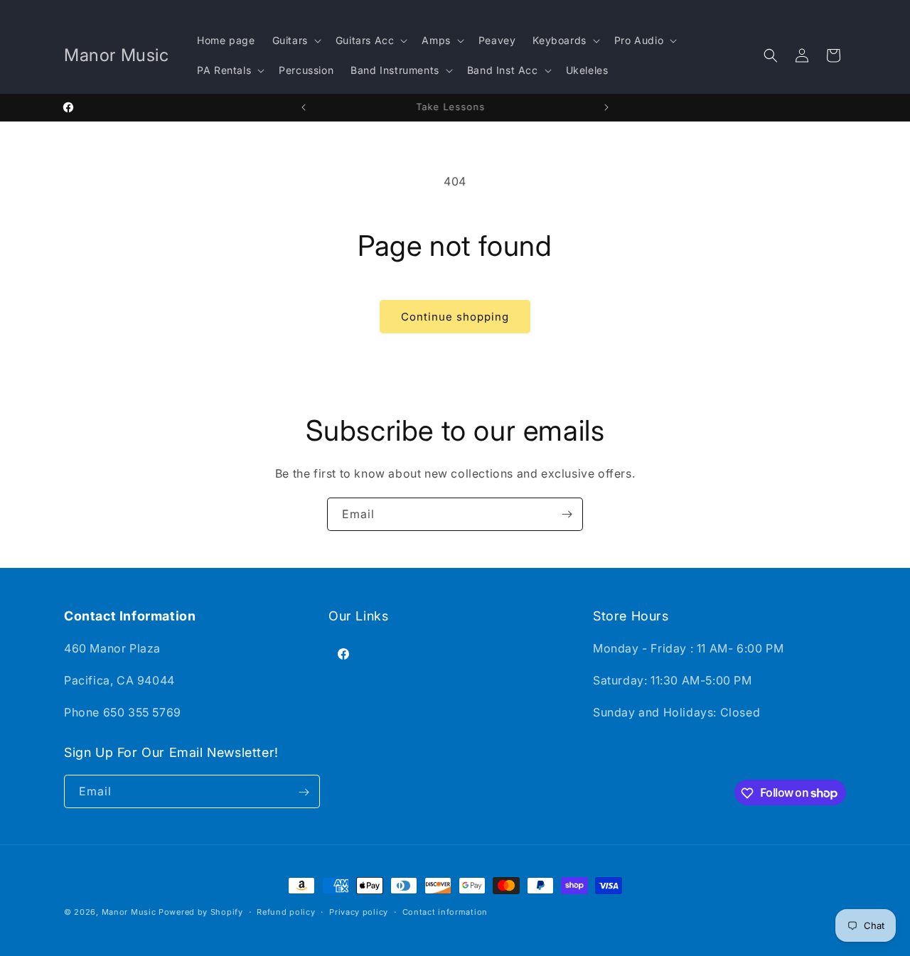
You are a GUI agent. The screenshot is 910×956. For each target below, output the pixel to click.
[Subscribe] (566, 514)
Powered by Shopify (201, 912)
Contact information (445, 911)
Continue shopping (455, 316)
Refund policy (286, 911)
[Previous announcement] (303, 107)
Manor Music (129, 912)
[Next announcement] (606, 107)
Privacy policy (358, 911)
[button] (295, 40)
